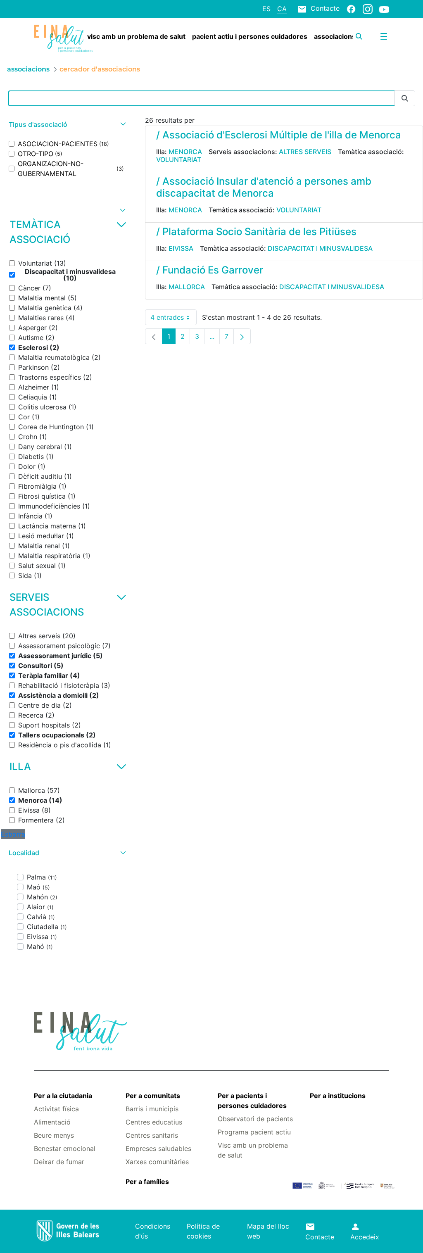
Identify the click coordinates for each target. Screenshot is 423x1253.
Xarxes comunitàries (157, 1162)
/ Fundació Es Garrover (209, 270)
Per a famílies (147, 1181)
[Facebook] (351, 9)
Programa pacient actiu (254, 1132)
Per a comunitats (153, 1095)
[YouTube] (384, 9)
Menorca (185, 151)
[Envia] (404, 98)
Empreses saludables (158, 1148)
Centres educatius (154, 1122)
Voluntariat (178, 159)
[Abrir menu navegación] (384, 36)
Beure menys (54, 1135)
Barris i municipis (152, 1109)
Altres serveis (305, 151)
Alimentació (52, 1122)
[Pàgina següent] (242, 336)
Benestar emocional (64, 1148)
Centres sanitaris (152, 1135)
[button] (66, 124)
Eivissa (181, 248)
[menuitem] (136, 36)
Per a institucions (338, 1095)
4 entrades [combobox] (173, 319)
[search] (359, 36)
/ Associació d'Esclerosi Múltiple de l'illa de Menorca (278, 135)
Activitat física (56, 1109)
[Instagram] (368, 9)
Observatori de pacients (255, 1119)
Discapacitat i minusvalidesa (320, 248)
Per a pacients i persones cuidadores (252, 1100)
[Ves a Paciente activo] (63, 38)
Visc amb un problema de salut (253, 1150)
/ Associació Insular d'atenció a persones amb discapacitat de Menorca (263, 187)
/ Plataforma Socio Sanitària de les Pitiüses (256, 232)
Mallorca (187, 287)
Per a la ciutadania (63, 1095)
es (266, 9)
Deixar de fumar (59, 1162)
